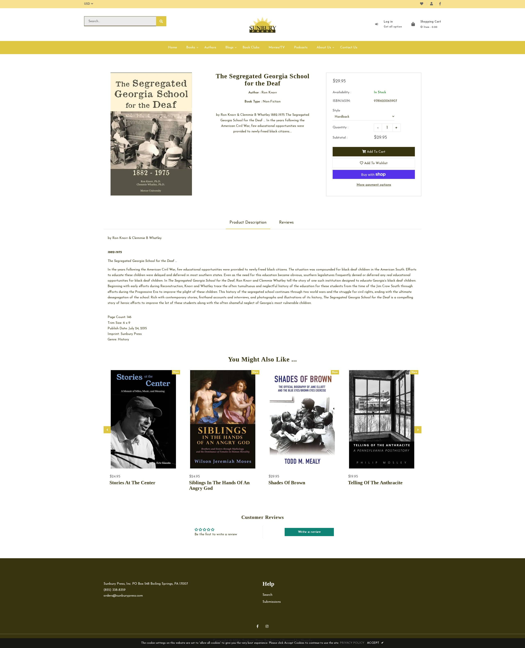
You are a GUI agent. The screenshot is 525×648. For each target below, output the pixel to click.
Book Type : (253, 101)
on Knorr (121, 238)
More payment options (374, 184)
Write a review (309, 532)
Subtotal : (340, 137)
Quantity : (340, 127)
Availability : (342, 92)
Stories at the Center (132, 482)
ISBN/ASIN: (341, 101)
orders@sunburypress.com (123, 595)
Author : (254, 92)
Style (336, 110)
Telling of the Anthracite (375, 482)
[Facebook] (440, 4)
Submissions (271, 602)
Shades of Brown (286, 482)
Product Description (248, 223)
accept (375, 643)
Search (267, 595)
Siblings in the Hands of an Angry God (219, 485)
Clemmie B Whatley (147, 238)
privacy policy (352, 643)
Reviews (286, 223)
